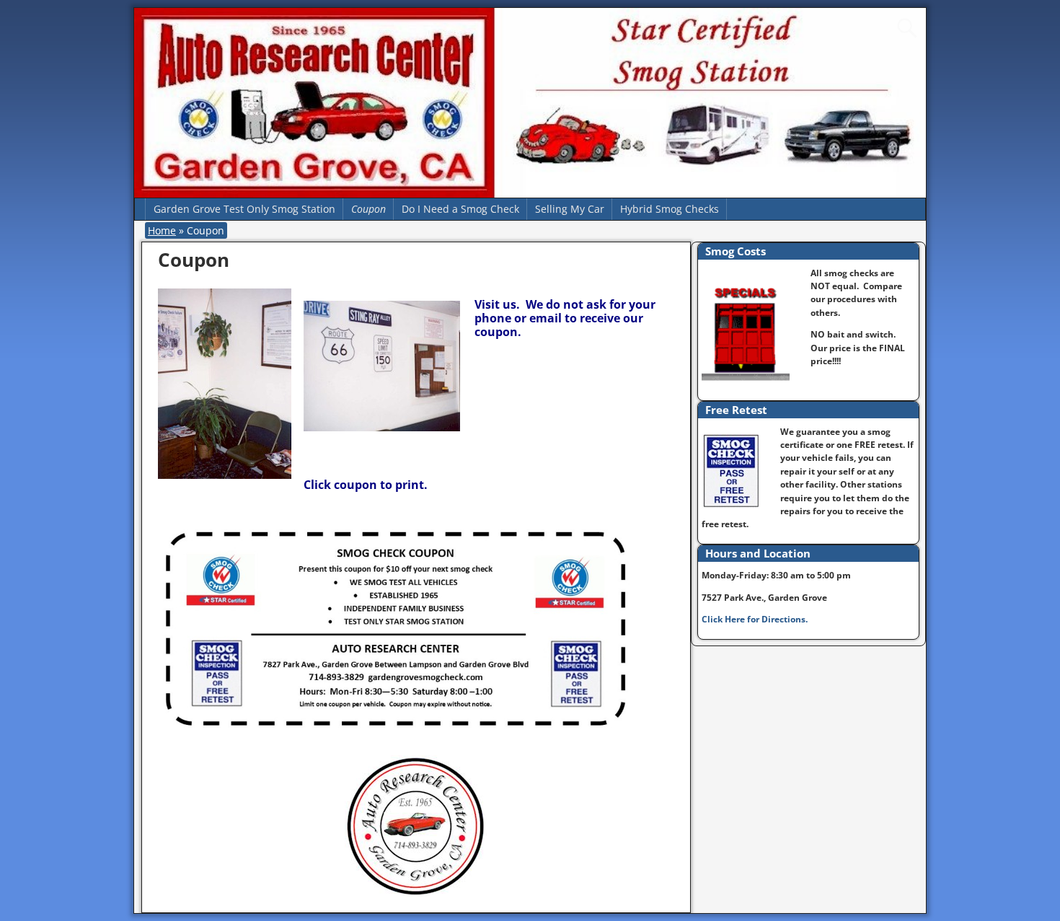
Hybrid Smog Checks (669, 209)
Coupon (368, 209)
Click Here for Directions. (755, 619)
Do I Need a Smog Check (460, 209)
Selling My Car (569, 209)
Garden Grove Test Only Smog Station (244, 209)
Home (162, 230)
